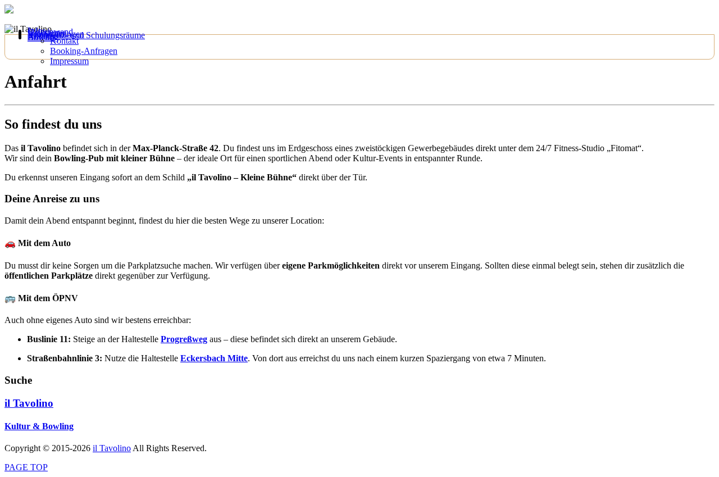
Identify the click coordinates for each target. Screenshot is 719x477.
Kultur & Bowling (39, 426)
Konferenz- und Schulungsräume (86, 35)
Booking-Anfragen (83, 51)
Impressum (69, 61)
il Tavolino (28, 403)
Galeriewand (50, 32)
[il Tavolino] (8, 10)
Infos (36, 30)
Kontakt (64, 41)
